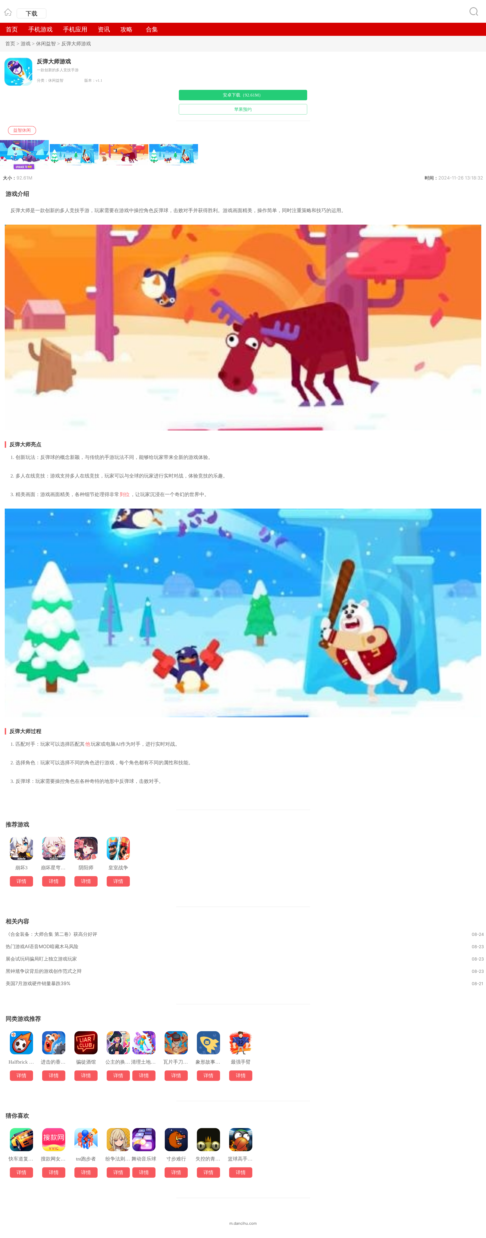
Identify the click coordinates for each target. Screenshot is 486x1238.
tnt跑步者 (86, 1158)
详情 (21, 881)
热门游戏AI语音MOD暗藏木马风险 (42, 946)
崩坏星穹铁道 (53, 867)
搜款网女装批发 (53, 1158)
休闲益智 (46, 43)
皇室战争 (118, 867)
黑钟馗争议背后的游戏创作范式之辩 (44, 971)
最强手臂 (241, 1062)
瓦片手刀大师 (176, 1062)
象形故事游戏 (208, 1062)
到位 (125, 494)
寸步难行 (176, 1158)
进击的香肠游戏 (53, 1062)
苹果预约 (243, 109)
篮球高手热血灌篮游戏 (240, 1158)
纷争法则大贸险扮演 (118, 1158)
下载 (31, 13)
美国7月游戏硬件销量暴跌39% (38, 983)
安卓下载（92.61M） (243, 95)
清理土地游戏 (144, 1062)
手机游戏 (40, 29)
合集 (152, 29)
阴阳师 (86, 867)
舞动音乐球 (144, 1158)
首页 (12, 29)
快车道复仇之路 (21, 1158)
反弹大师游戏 (76, 43)
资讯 (104, 29)
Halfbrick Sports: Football (21, 1062)
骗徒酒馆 (86, 1062)
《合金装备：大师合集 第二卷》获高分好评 (51, 934)
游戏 (26, 43)
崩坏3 (21, 867)
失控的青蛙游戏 (208, 1158)
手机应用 (75, 29)
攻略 (126, 29)
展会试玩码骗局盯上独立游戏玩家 (41, 959)
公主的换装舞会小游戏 (118, 1062)
